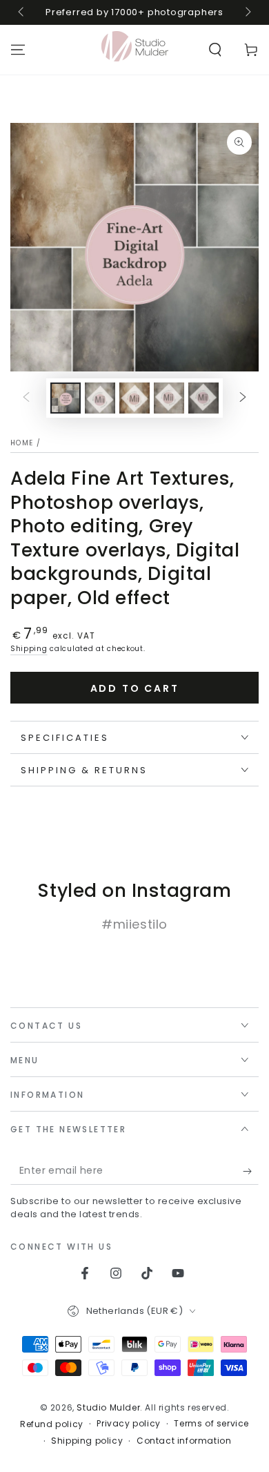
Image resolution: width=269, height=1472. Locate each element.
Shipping (29, 648)
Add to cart (134, 688)
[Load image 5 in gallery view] (203, 398)
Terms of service (211, 1423)
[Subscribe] (251, 1171)
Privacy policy (128, 1423)
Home (21, 443)
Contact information (184, 1440)
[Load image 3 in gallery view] (134, 398)
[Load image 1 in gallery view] (65, 398)
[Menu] (18, 49)
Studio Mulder (108, 1407)
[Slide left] (22, 12)
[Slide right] (247, 12)
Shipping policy (87, 1440)
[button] (215, 49)
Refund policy (51, 1424)
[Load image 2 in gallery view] (100, 398)
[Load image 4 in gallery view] (169, 398)
